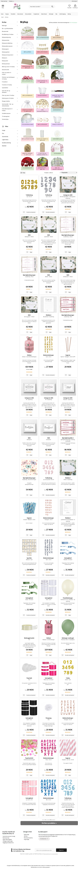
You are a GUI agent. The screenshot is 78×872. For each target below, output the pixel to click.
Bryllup (7, 14)
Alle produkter (28, 14)
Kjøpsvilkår (26, 834)
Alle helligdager (73, 22)
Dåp (56, 14)
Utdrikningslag (62, 14)
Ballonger (51, 14)
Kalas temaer (20, 14)
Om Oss (25, 836)
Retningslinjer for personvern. (50, 854)
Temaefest (13, 14)
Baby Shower (44, 14)
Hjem (2, 17)
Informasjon (74, 1)
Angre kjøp (26, 839)
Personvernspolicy (28, 838)
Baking (69, 14)
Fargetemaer (36, 14)
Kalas (2, 14)
